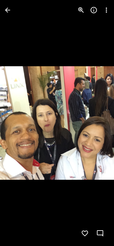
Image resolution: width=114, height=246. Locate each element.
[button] (18, 123)
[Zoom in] (81, 10)
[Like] (85, 233)
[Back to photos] (7, 10)
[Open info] (93, 10)
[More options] (106, 10)
